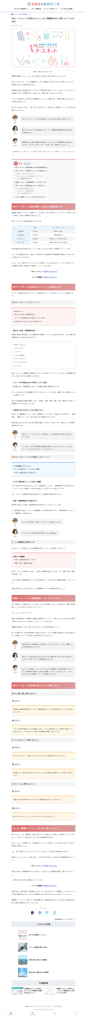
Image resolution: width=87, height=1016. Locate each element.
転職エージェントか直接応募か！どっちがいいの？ (31, 182)
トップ (76, 1014)
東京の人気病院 (33, 1014)
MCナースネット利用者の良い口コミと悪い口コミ (30, 185)
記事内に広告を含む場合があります (42, 71)
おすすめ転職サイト (22, 9)
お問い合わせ (58, 1006)
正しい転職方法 (36, 9)
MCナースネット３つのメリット (26, 173)
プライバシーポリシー (46, 1006)
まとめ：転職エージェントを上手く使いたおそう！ (31, 197)
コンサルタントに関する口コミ (26, 191)
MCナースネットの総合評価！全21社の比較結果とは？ (32, 167)
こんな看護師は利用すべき (24, 178)
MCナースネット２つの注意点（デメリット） (30, 176)
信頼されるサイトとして (32, 1006)
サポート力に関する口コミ (24, 193)
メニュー (54, 1014)
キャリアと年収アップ (50, 9)
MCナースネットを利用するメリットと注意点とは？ (31, 170)
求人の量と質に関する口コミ (25, 188)
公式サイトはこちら (50, 271)
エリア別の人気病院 (66, 9)
